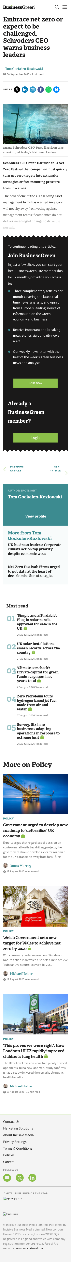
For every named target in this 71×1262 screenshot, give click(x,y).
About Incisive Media (18, 1135)
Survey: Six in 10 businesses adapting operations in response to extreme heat (38, 731)
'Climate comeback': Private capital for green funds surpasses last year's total (38, 674)
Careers (8, 1162)
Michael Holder (21, 974)
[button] (56, 7)
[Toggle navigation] (63, 7)
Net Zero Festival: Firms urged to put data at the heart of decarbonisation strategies (34, 571)
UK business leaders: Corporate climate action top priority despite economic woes (34, 549)
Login (35, 437)
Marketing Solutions (18, 1128)
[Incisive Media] (10, 1213)
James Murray (20, 866)
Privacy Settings (15, 1142)
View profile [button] (35, 516)
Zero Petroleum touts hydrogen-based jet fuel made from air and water (37, 703)
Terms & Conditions (17, 1148)
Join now (35, 383)
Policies (9, 1155)
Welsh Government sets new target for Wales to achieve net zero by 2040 (32, 943)
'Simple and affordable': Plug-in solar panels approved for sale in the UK (37, 622)
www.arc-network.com (30, 1248)
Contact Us (11, 1121)
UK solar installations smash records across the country (38, 648)
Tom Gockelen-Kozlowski (24, 69)
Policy (8, 818)
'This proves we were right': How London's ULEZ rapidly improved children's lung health (34, 1051)
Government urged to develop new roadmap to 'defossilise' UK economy (35, 830)
